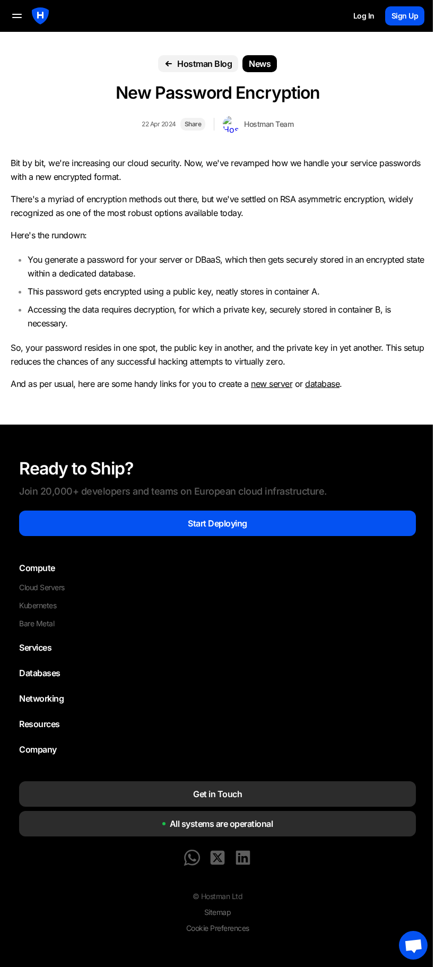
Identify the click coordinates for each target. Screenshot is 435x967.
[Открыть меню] (17, 16)
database (322, 383)
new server (271, 383)
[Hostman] (40, 15)
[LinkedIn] (242, 857)
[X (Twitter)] (217, 857)
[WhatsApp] (192, 857)
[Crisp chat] (413, 945)
